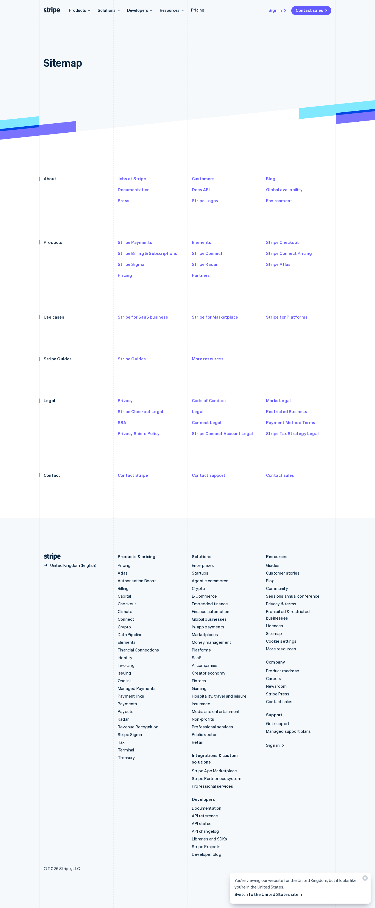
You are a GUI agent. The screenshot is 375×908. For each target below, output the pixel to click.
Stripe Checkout (282, 242)
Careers (273, 678)
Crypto (124, 627)
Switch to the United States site (266, 894)
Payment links (131, 696)
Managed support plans (288, 731)
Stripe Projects (206, 846)
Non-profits (203, 719)
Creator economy (208, 673)
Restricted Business (286, 411)
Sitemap (274, 633)
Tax (121, 742)
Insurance (201, 703)
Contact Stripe (133, 475)
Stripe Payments (135, 242)
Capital (124, 596)
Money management (211, 642)
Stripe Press (277, 694)
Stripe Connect (207, 253)
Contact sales (309, 10)
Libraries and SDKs (209, 839)
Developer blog (206, 854)
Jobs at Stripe (132, 178)
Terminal (126, 750)
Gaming (199, 688)
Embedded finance (210, 603)
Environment (279, 200)
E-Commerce (204, 596)
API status (201, 823)
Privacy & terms (281, 603)
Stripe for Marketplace (215, 317)
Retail (197, 742)
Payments (127, 703)
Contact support (208, 475)
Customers (203, 178)
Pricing (197, 9)
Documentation (134, 189)
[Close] (364, 879)
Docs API (201, 189)
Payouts (125, 711)
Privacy (125, 400)
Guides (272, 565)
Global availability (284, 189)
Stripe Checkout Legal (140, 411)
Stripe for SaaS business (143, 317)
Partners (201, 275)
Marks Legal (278, 400)
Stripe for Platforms (286, 317)
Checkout (127, 603)
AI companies (204, 665)
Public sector (204, 734)
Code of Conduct (209, 400)
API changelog (205, 831)
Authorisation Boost (137, 580)
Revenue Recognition (138, 726)
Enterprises (203, 565)
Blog (270, 178)
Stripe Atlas (278, 264)
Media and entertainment (216, 711)
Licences (274, 625)
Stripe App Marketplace (214, 770)
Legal (197, 411)
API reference (205, 815)
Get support (277, 723)
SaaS (197, 657)
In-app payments (208, 627)
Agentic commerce (210, 580)
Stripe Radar (205, 264)
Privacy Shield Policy (138, 433)
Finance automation (211, 611)
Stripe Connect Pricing (289, 253)
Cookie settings (281, 641)
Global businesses (209, 619)
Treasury (126, 757)
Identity (125, 657)
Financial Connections (138, 650)
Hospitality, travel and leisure (219, 696)
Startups (200, 573)
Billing (123, 588)
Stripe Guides (132, 358)
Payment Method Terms (290, 422)
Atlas (123, 573)
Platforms (201, 650)
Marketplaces (205, 634)
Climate (125, 611)
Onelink (125, 680)
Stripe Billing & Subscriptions (147, 253)
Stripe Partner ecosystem (216, 778)
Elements (201, 242)
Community (277, 588)
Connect (126, 619)
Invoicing (126, 665)
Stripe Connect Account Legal (222, 433)
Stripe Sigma (131, 264)
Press (123, 200)
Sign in (275, 10)
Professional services (212, 726)
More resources (207, 358)
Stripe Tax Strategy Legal (292, 433)
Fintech (199, 680)
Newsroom (276, 686)
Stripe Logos (205, 200)
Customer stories (283, 573)
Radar (123, 719)
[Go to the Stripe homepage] (50, 556)
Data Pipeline (130, 634)
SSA (122, 422)
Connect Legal (207, 422)
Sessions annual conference (293, 596)
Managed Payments (137, 688)
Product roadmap (282, 670)
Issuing (124, 673)
